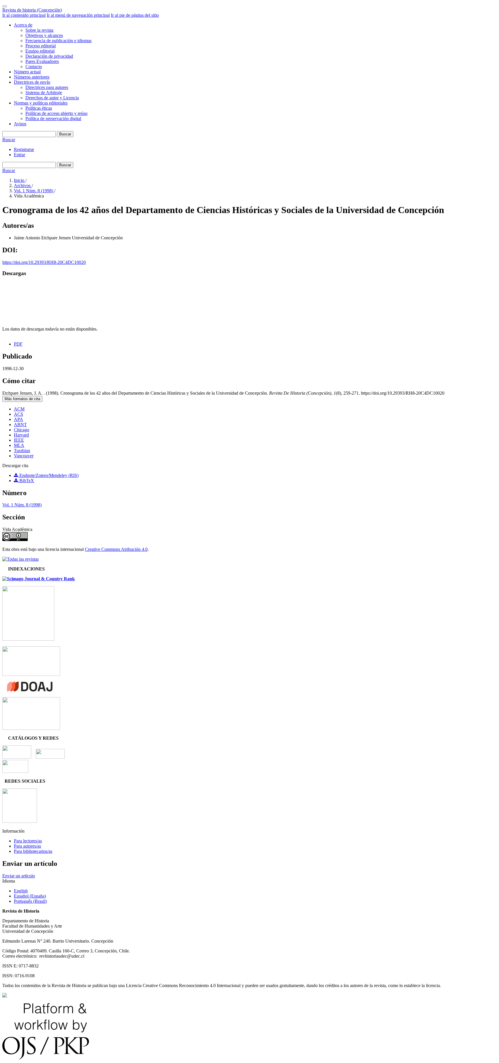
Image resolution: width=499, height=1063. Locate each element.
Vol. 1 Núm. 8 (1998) (34, 190)
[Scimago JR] (38, 578)
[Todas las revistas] (20, 559)
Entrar (19, 154)
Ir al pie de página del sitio (135, 15)
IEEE (19, 440)
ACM (19, 408)
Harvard (21, 434)
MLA (19, 445)
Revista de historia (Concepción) (32, 10)
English (21, 890)
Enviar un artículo (18, 875)
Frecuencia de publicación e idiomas (58, 40)
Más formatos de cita (22, 399)
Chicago (21, 429)
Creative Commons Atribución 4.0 (116, 549)
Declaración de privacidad (49, 56)
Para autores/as (27, 846)
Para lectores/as (28, 840)
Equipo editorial (40, 51)
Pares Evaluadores (42, 61)
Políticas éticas (38, 108)
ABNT (20, 424)
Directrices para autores (46, 87)
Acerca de (23, 25)
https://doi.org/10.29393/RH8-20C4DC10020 (44, 262)
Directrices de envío (32, 82)
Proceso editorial (40, 45)
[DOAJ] (29, 689)
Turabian (22, 450)
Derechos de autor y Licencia (52, 97)
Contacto (33, 66)
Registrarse (24, 149)
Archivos (23, 185)
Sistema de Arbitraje (43, 92)
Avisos (20, 123)
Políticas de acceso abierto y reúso (56, 113)
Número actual (27, 71)
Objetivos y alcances (44, 35)
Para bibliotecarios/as (33, 851)
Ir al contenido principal (24, 15)
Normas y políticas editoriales (41, 102)
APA (18, 419)
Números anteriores (31, 76)
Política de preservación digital (53, 118)
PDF (18, 344)
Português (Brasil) (30, 901)
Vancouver (23, 455)
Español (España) (30, 896)
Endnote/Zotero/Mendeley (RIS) (48, 475)
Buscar (65, 134)
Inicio (19, 180)
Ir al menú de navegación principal (78, 15)
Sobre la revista (39, 30)
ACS (18, 414)
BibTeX (26, 480)
